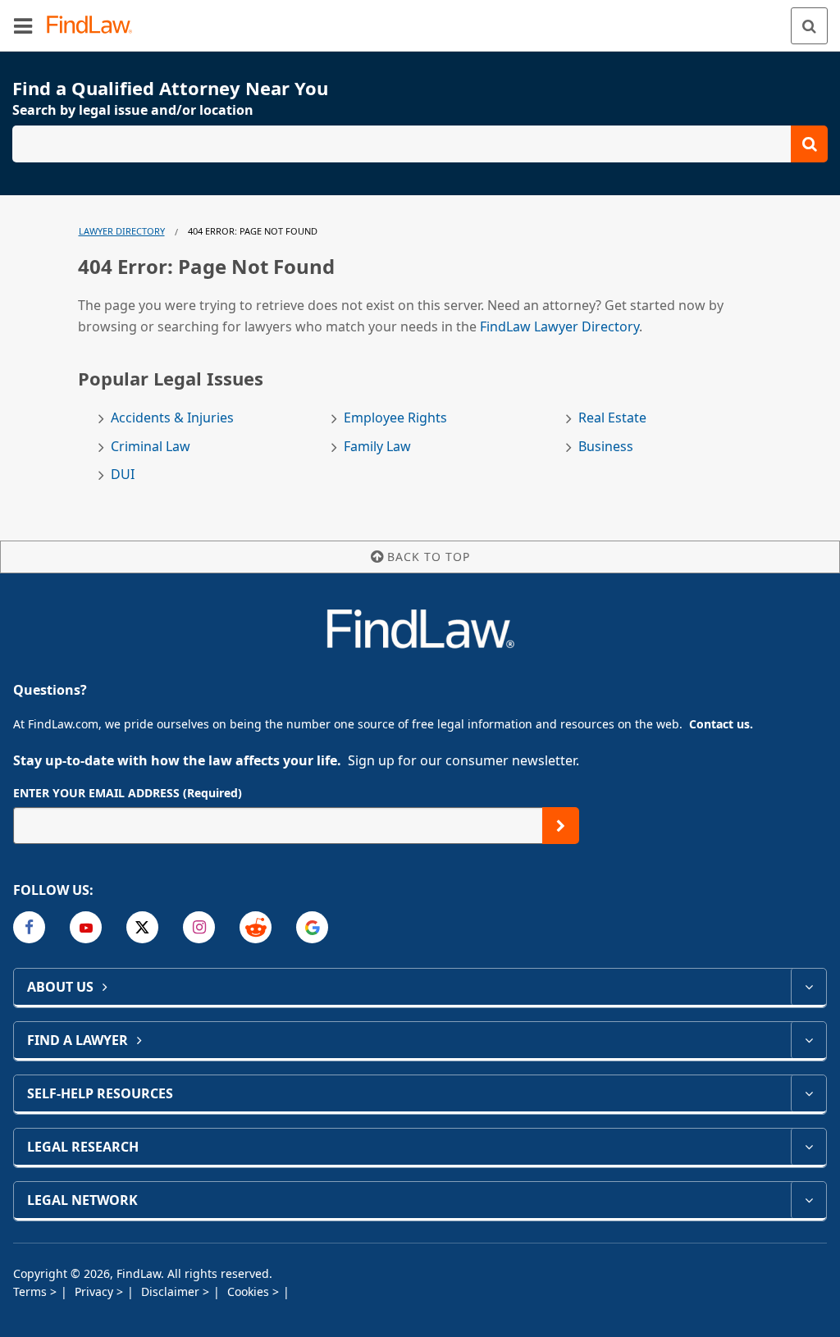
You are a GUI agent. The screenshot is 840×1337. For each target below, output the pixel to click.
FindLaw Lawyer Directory (559, 326)
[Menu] (23, 25)
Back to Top (428, 556)
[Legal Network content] (808, 1200)
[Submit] (560, 825)
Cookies (249, 1291)
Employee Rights (395, 418)
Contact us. (721, 724)
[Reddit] (256, 927)
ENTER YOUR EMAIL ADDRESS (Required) (127, 793)
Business (605, 446)
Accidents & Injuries (172, 418)
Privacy (95, 1291)
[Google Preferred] (312, 927)
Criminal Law (150, 446)
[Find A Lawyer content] (808, 1040)
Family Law (377, 446)
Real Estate (612, 418)
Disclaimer (172, 1291)
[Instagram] (199, 927)
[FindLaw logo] (94, 26)
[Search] (809, 25)
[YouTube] (86, 927)
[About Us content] (808, 987)
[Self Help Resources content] (808, 1093)
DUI (123, 474)
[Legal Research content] (808, 1147)
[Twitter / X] (142, 927)
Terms (31, 1291)
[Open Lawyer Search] (420, 143)
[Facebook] (29, 927)
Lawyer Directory (122, 231)
